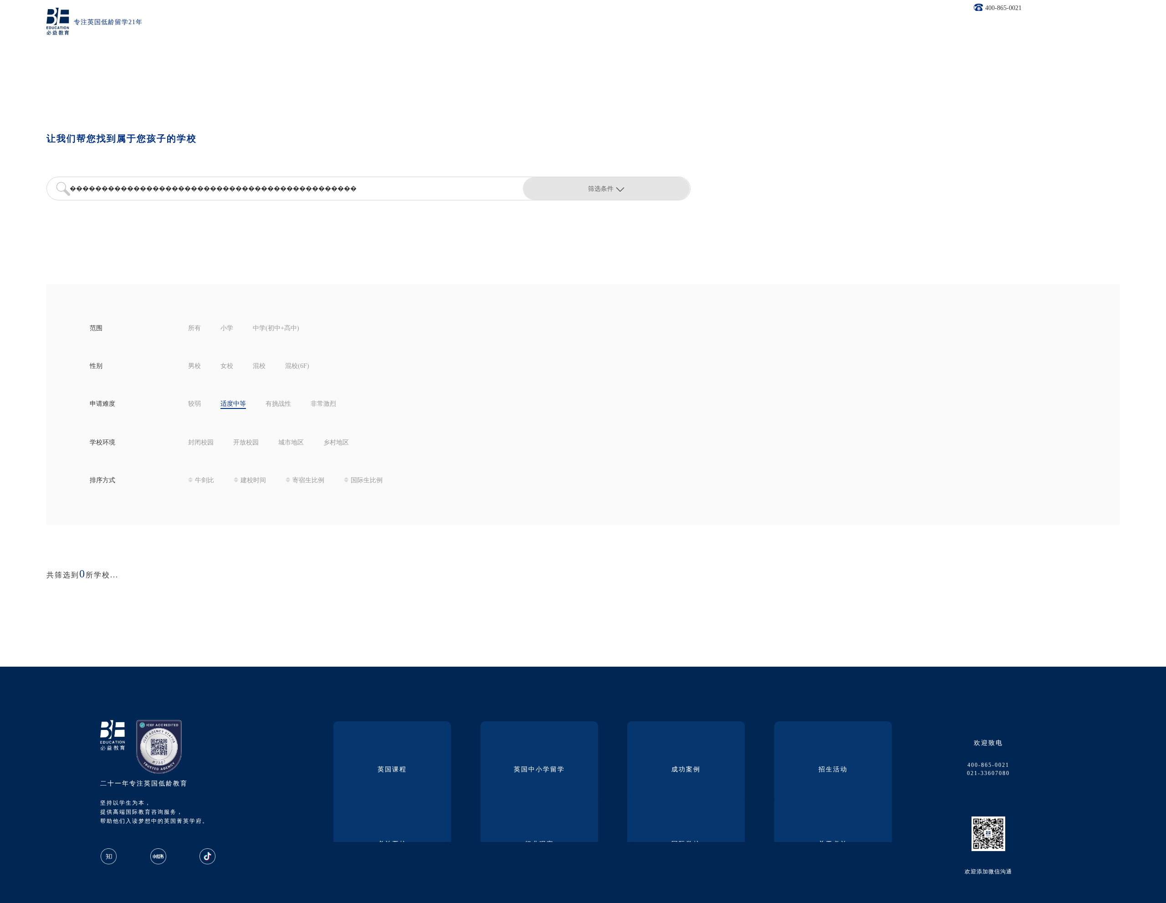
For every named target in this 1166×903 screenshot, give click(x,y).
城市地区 (291, 442)
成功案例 (686, 769)
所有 (194, 328)
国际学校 (686, 844)
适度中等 (233, 404)
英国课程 (392, 769)
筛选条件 (601, 188)
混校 (259, 366)
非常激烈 (323, 404)
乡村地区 (336, 442)
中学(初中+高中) (276, 328)
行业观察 (539, 844)
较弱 (194, 404)
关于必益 (833, 844)
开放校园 (246, 442)
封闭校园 (201, 442)
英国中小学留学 (539, 769)
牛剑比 (204, 480)
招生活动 (833, 769)
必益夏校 (392, 844)
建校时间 (253, 480)
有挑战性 (278, 404)
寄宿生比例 (308, 480)
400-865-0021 (1003, 8)
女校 (226, 366)
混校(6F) (297, 366)
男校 (194, 366)
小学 (226, 328)
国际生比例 (367, 480)
